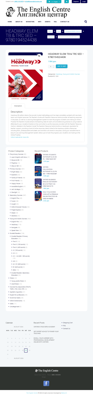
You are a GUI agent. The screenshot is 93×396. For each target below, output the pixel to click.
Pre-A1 (15, 241)
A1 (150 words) (18, 250)
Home (10, 22)
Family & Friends (16, 178)
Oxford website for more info (20, 137)
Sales (11, 303)
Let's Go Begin (15, 189)
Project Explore (16, 210)
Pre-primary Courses (16, 154)
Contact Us (64, 22)
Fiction (12, 278)
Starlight (14, 192)
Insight (13, 204)
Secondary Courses (16, 195)
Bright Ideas (15, 172)
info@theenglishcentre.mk (33, 1)
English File (15, 221)
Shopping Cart (68, 323)
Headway (51, 37)
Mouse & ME (15, 160)
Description (18, 106)
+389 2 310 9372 (18, 1)
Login (84, 1)
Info (39, 22)
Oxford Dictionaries (16, 301)
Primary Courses (15, 169)
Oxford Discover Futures (19, 207)
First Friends (15, 180)
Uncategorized (14, 306)
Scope (13, 213)
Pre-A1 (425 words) (19, 247)
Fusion (13, 201)
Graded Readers (15, 233)
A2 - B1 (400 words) (19, 264)
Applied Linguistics (16, 292)
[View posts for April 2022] (7, 358)
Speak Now (15, 230)
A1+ (14, 253)
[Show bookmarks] (67, 1)
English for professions (17, 295)
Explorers (14, 175)
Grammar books (15, 298)
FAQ (55, 22)
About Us (18, 22)
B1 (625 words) (18, 267)
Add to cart (62, 66)
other (14, 270)
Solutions (14, 216)
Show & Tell (15, 166)
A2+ (14, 261)
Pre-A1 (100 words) (19, 244)
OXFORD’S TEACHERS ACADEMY (44, 327)
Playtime (14, 163)
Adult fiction (15, 284)
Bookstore (30, 22)
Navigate (14, 227)
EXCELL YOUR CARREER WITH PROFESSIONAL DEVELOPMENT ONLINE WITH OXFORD (44, 340)
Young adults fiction (17, 281)
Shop (58, 31)
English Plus (15, 198)
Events (47, 22)
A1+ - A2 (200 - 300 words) (21, 256)
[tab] (18, 105)
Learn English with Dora (19, 157)
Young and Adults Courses (73, 31)
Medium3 (64, 393)
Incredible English (17, 186)
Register (76, 1)
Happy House (15, 183)
